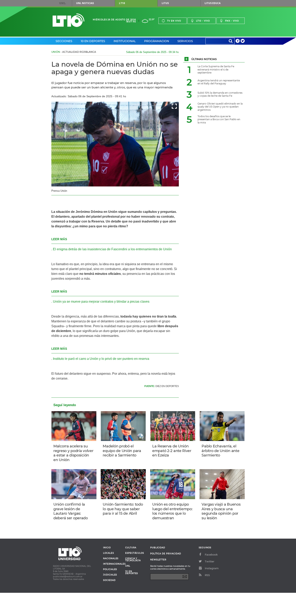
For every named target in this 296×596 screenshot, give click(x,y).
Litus (165, 3)
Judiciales (110, 575)
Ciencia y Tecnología (133, 560)
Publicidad (157, 547)
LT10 (122, 3)
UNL (62, 3)
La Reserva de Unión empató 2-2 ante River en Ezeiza (171, 450)
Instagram (212, 568)
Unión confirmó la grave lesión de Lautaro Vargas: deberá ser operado (70, 511)
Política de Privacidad (165, 553)
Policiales (110, 569)
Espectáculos (134, 553)
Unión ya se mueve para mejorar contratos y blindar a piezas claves (101, 301)
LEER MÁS (59, 239)
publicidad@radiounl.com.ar (67, 576)
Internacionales (112, 564)
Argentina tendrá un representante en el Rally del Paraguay (219, 82)
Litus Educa (212, 3)
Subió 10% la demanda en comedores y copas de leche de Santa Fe (220, 94)
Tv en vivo (174, 21)
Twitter (209, 561)
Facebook (211, 554)
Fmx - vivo (232, 21)
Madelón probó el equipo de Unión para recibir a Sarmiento (122, 450)
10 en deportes (131, 572)
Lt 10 (68, 20)
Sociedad (109, 580)
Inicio (107, 548)
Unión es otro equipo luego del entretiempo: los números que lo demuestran (172, 511)
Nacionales (110, 559)
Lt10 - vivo (203, 21)
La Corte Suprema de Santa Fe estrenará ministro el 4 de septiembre (216, 69)
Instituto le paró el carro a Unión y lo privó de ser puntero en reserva (101, 358)
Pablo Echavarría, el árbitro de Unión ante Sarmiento (220, 450)
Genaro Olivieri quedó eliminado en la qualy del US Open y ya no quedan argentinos (220, 106)
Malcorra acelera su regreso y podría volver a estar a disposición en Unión (73, 453)
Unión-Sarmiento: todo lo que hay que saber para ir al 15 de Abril (123, 509)
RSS (207, 575)
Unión (55, 51)
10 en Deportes (93, 41)
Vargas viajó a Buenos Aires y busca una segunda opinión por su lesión (221, 511)
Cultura (130, 548)
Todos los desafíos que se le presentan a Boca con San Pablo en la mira (219, 119)
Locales (108, 553)
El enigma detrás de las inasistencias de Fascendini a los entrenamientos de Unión (112, 249)
